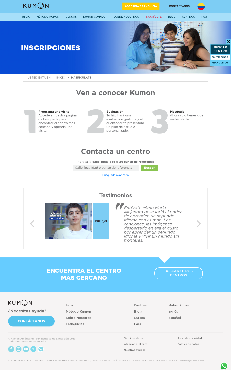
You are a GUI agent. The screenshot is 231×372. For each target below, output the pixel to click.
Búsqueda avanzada (115, 175)
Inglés (173, 311)
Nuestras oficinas (134, 350)
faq (204, 17)
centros (188, 17)
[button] (32, 224)
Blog (172, 17)
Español (174, 318)
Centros (140, 305)
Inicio (70, 305)
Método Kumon (48, 17)
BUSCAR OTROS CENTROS (178, 273)
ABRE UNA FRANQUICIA (141, 6)
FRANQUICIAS (220, 63)
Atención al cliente (135, 344)
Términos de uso (134, 338)
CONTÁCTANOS (179, 6)
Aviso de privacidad (190, 338)
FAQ (137, 324)
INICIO (26, 17)
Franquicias (75, 324)
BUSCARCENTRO (220, 49)
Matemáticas (178, 305)
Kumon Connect (95, 17)
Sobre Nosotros (78, 318)
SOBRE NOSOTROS (126, 17)
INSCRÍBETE (153, 17)
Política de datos (188, 344)
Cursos (71, 17)
